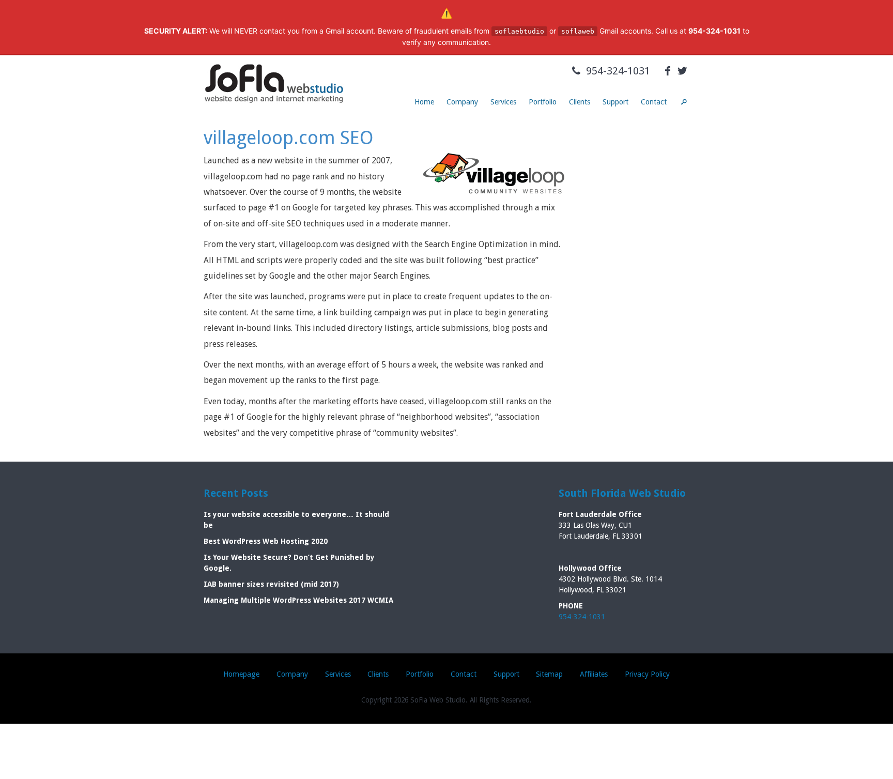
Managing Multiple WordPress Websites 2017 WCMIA (298, 600)
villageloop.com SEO (289, 138)
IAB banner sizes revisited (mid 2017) (271, 584)
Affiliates (594, 674)
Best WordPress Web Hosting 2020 (266, 541)
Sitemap (549, 674)
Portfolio (543, 102)
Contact (654, 102)
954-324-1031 (616, 71)
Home (424, 102)
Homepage (241, 674)
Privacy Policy (647, 674)
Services (503, 102)
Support (615, 102)
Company (462, 102)
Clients (579, 102)
